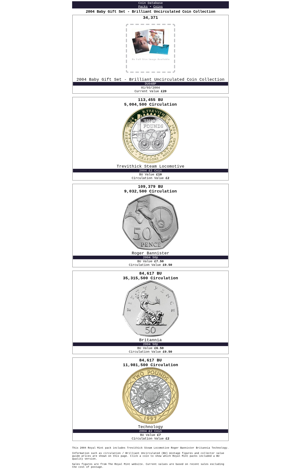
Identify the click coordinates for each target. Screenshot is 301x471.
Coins (158, 6)
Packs (143, 6)
